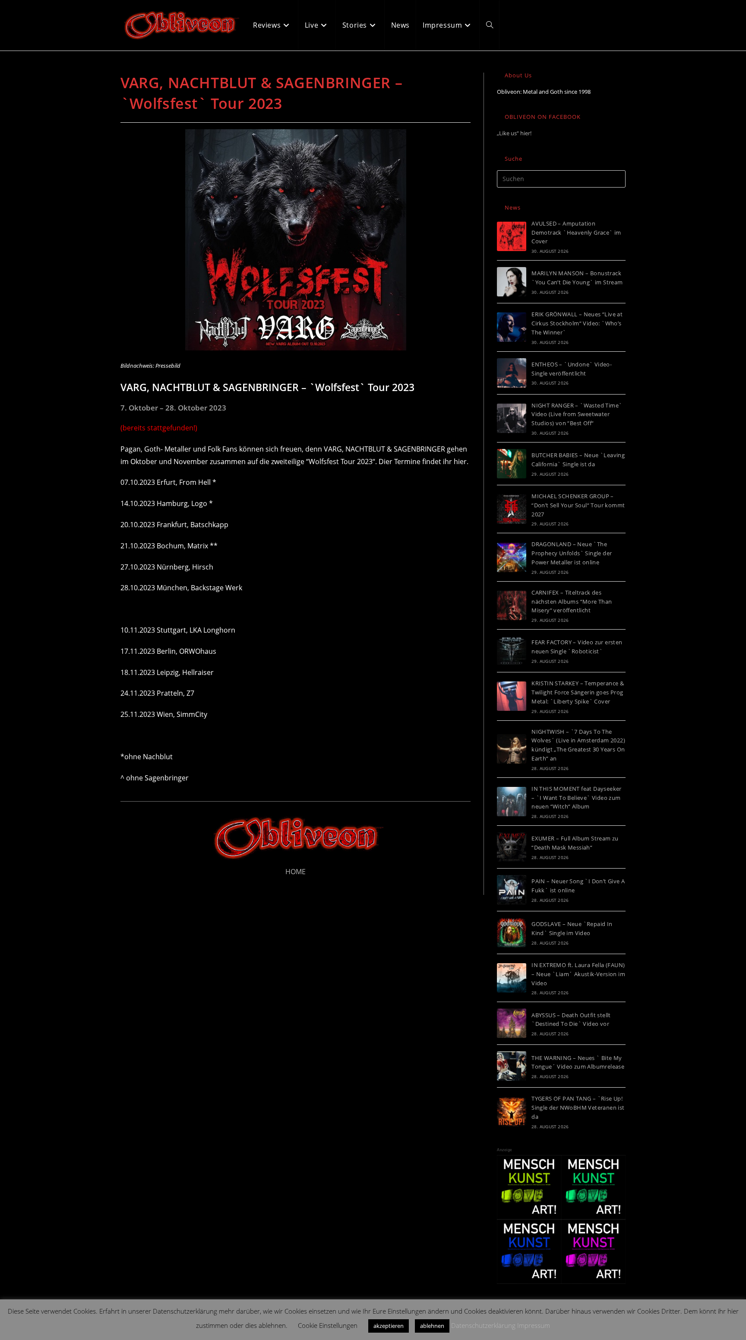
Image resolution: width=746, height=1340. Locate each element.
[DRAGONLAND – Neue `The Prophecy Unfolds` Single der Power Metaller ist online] (511, 557)
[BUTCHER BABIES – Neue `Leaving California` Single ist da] (511, 463)
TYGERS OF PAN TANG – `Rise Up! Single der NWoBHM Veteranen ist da (577, 1107)
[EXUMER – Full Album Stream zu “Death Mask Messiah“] (511, 847)
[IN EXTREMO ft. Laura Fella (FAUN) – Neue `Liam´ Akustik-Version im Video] (511, 978)
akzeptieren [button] (388, 1326)
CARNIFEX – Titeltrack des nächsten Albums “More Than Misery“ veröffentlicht (571, 601)
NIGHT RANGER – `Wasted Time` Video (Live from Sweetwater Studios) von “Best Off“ (576, 414)
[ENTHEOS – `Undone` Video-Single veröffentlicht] (511, 373)
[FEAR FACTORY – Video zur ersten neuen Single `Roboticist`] (511, 650)
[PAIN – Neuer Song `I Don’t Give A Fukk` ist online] (511, 889)
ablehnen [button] (432, 1326)
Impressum (533, 1325)
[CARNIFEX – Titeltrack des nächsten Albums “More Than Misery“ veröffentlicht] (511, 605)
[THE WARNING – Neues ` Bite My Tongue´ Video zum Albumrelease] (511, 1066)
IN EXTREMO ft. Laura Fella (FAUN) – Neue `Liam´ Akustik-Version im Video (578, 974)
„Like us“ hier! (514, 133)
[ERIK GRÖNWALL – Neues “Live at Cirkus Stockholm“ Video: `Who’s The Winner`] (511, 327)
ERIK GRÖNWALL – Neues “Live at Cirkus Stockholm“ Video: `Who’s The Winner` (577, 323)
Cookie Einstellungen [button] (327, 1325)
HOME (295, 871)
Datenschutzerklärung (483, 1325)
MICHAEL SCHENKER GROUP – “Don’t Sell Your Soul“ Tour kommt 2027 (578, 505)
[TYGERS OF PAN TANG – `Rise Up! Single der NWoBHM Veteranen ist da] (511, 1112)
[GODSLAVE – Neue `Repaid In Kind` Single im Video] (511, 932)
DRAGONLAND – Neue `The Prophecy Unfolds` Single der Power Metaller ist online (571, 553)
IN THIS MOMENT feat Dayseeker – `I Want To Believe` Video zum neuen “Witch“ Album (576, 798)
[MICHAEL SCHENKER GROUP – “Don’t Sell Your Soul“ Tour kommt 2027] (511, 509)
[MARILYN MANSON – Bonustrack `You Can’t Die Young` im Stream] (511, 281)
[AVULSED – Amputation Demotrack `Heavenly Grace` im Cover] (511, 236)
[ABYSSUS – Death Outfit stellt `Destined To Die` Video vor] (511, 1023)
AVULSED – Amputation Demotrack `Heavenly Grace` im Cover (576, 232)
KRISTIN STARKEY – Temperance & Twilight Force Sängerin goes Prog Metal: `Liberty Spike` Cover (577, 692)
